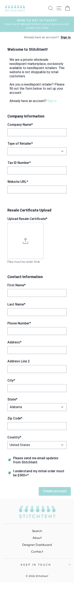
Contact (37, 551)
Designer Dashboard (37, 545)
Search (37, 531)
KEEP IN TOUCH (36, 564)
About (37, 538)
